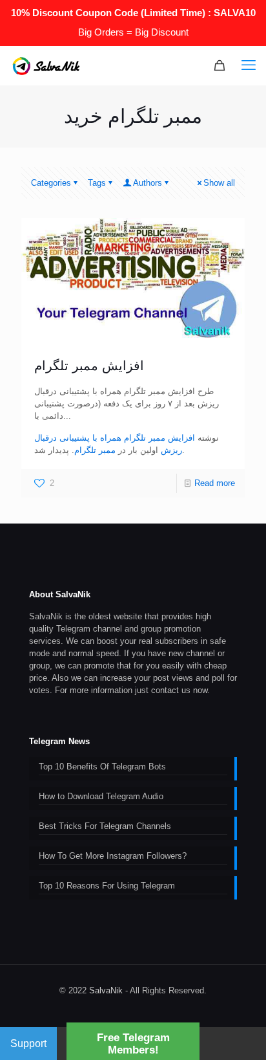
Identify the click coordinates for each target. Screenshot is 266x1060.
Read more (214, 483)
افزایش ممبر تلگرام (89, 366)
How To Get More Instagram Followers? (113, 856)
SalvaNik (106, 990)
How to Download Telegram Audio (101, 796)
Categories (51, 183)
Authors (147, 183)
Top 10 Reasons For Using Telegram (107, 885)
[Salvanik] (46, 65)
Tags (97, 183)
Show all (219, 183)
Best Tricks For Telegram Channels (105, 826)
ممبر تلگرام (95, 450)
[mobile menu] (249, 65)
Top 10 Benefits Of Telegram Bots (102, 766)
